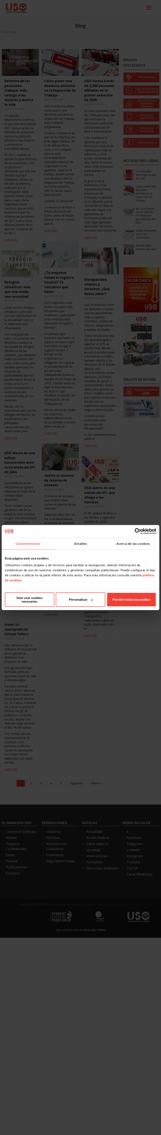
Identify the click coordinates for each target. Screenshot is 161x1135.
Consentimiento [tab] (28, 543)
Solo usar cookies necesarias (29, 599)
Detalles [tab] (80, 543)
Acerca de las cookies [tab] (133, 543)
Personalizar (78, 599)
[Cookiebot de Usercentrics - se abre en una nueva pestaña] (137, 531)
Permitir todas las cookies (132, 599)
